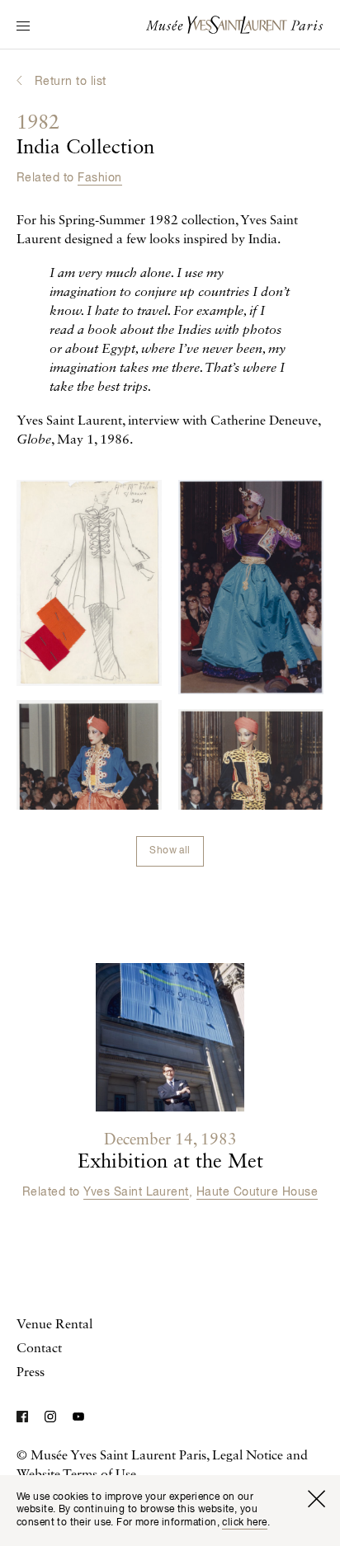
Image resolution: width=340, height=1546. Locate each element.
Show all (169, 851)
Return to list (70, 81)
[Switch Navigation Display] (23, 27)
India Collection (85, 136)
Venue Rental (54, 1325)
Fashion (99, 178)
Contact (39, 1349)
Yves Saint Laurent (136, 1192)
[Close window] (316, 1499)
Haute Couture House (257, 1192)
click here (244, 1523)
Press (31, 1372)
